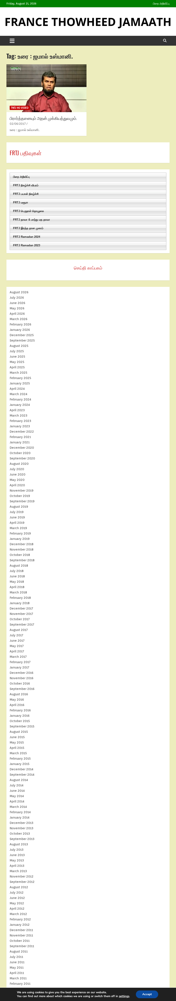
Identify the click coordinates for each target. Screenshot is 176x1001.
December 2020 (22, 448)
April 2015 (17, 748)
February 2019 (20, 533)
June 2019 (17, 517)
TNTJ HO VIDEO (20, 107)
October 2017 (20, 619)
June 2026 (17, 303)
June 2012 (17, 898)
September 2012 (22, 882)
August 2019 (19, 507)
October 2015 (20, 721)
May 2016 (17, 699)
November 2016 (21, 678)
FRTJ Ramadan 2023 (26, 245)
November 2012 (21, 876)
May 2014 (17, 796)
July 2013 (16, 850)
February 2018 (20, 598)
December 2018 (21, 544)
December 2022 (22, 432)
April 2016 (17, 705)
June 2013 (17, 855)
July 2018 (17, 571)
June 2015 (17, 737)
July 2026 (17, 298)
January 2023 (20, 426)
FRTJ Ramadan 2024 (26, 236)
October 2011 (20, 941)
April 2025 (17, 367)
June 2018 (17, 576)
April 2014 (17, 801)
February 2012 (20, 919)
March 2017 (18, 657)
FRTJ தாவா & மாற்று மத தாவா (31, 219)
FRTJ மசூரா (20, 202)
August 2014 (19, 780)
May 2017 (17, 646)
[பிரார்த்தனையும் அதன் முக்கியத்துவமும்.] (46, 88)
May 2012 (17, 903)
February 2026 (20, 324)
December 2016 (21, 673)
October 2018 (20, 555)
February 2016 (20, 710)
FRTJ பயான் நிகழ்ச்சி (26, 194)
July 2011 (16, 957)
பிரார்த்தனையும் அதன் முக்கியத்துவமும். (43, 118)
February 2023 (20, 421)
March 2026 (18, 319)
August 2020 (19, 464)
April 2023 (17, 410)
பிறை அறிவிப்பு (161, 3)
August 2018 (19, 565)
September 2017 (22, 624)
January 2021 (20, 442)
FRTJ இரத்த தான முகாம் (28, 228)
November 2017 (21, 614)
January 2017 (19, 667)
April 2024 (17, 389)
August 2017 (19, 630)
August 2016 (19, 694)
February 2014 (20, 812)
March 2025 (18, 373)
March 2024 (18, 394)
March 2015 (18, 753)
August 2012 (19, 887)
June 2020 (17, 474)
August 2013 (19, 844)
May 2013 (17, 860)
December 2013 (21, 823)
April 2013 (17, 866)
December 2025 (22, 335)
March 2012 (18, 914)
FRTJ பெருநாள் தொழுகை (28, 211)
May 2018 (17, 582)
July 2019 (17, 512)
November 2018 (21, 549)
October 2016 (20, 683)
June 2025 (17, 356)
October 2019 (20, 496)
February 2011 (20, 984)
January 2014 (19, 817)
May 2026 (17, 308)
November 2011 (21, 935)
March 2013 (18, 871)
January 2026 (20, 330)
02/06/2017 (18, 123)
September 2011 (22, 946)
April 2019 (17, 523)
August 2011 (19, 951)
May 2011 (17, 967)
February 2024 (20, 399)
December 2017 (21, 608)
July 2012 (17, 892)
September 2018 (22, 560)
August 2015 (19, 732)
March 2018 (18, 592)
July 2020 (17, 469)
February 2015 (20, 758)
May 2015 (17, 742)
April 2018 (17, 587)
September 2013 (22, 839)
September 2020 (22, 458)
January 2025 (20, 383)
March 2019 (18, 528)
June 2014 (17, 791)
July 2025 (17, 351)
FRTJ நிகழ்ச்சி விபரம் (25, 185)
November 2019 (21, 490)
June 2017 (17, 641)
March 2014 (18, 807)
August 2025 (19, 346)
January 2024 (20, 405)
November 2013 (21, 828)
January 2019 (20, 539)
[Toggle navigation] (12, 41)
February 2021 (20, 437)
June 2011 (17, 962)
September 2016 (22, 689)
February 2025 (20, 378)
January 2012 (20, 925)
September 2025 (22, 340)
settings (124, 996)
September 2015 (22, 726)
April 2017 (17, 651)
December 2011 (21, 930)
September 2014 (22, 775)
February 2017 (20, 662)
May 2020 (17, 480)
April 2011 (17, 973)
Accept (147, 994)
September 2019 (22, 501)
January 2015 (19, 764)
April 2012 (17, 909)
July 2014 (16, 785)
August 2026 (19, 292)
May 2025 (17, 362)
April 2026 (17, 314)
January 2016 (20, 716)
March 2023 (18, 415)
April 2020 (17, 485)
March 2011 (18, 978)
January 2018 (20, 603)
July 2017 (16, 635)
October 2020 (20, 453)
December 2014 (21, 769)
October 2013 (20, 833)
